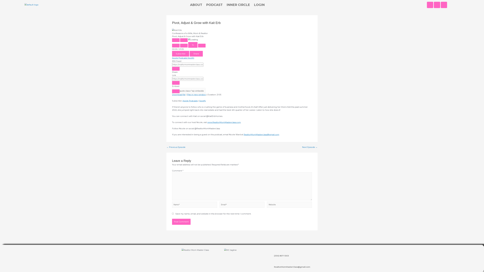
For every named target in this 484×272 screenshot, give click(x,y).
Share (196, 54)
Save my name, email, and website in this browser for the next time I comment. (213, 214)
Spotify (191, 58)
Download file (178, 94)
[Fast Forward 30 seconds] (202, 45)
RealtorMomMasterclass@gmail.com (261, 134)
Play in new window (196, 94)
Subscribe (180, 54)
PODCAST (214, 5)
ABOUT (196, 5)
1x (193, 45)
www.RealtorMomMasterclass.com (224, 122)
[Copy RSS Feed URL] (176, 69)
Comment (177, 170)
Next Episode (309, 147)
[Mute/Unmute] (176, 45)
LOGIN (259, 5)
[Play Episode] (176, 40)
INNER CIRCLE (238, 5)
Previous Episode (176, 147)
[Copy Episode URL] (176, 83)
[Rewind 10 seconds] (184, 45)
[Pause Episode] (184, 40)
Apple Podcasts (180, 58)
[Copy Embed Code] (176, 91)
